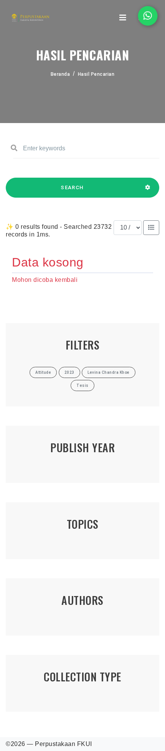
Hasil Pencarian (96, 74)
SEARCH (72, 187)
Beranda (60, 74)
